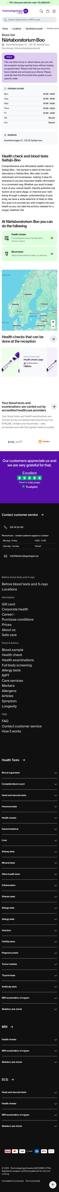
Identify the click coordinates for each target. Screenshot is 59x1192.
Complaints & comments (13, 1181)
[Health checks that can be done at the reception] (53, 339)
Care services (12, 681)
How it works (11, 731)
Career (7, 614)
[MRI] (12, 1027)
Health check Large (33, 360)
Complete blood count (13, 784)
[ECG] (12, 1079)
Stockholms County (34, 28)
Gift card (8, 604)
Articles (7, 696)
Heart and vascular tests (14, 795)
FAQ (5, 721)
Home (5, 28)
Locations (17, 28)
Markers (8, 686)
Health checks (9, 818)
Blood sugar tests (11, 773)
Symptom (9, 701)
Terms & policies (33, 1181)
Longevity (9, 706)
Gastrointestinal (10, 829)
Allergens (9, 691)
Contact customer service (22, 726)
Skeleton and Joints (12, 1009)
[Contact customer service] (42, 515)
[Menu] (54, 11)
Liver (4, 840)
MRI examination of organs (15, 998)
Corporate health (15, 609)
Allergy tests (11, 670)
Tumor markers (9, 964)
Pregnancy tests (10, 953)
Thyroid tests (8, 975)
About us (9, 630)
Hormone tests (9, 807)
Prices (6, 625)
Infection (6, 931)
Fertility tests (8, 942)
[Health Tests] (24, 760)
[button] (29, 20)
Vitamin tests (8, 897)
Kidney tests (8, 852)
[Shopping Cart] (47, 11)
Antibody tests (9, 987)
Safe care (9, 635)
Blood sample (12, 650)
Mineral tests (8, 863)
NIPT (5, 675)
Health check (12, 655)
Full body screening (17, 665)
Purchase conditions (18, 619)
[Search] (41, 11)
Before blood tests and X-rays (25, 584)
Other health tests (11, 874)
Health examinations (18, 660)
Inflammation (8, 885)
